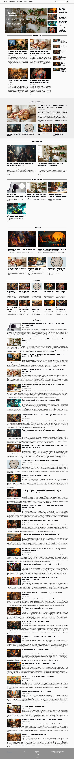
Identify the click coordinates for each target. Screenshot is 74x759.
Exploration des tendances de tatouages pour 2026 (63, 23)
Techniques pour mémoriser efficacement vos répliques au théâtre (14, 134)
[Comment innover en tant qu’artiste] (56, 64)
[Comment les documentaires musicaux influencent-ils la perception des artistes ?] (18, 44)
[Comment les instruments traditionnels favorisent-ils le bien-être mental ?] (40, 44)
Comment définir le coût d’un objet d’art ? (49, 292)
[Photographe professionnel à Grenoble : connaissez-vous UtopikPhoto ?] (16, 187)
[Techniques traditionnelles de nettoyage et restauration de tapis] (52, 16)
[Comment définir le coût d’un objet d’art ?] (49, 286)
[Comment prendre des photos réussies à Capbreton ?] (37, 303)
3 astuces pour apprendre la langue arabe (37, 608)
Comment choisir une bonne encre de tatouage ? (24, 309)
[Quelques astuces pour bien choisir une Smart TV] (22, 239)
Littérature (12, 1)
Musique (5, 1)
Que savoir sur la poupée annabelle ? (63, 51)
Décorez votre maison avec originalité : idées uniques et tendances (17, 13)
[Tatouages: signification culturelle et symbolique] (29, 128)
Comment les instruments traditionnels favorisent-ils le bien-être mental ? (40, 53)
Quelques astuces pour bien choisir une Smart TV (40, 636)
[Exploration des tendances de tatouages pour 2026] (52, 23)
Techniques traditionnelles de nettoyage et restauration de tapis (63, 17)
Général (31, 1)
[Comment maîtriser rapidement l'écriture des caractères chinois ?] (56, 40)
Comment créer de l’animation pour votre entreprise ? (58, 134)
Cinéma (25, 1)
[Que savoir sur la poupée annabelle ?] (56, 52)
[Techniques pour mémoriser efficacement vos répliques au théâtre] (14, 128)
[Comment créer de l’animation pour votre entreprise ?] (60, 128)
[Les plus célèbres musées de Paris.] (18, 73)
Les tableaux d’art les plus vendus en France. (38, 663)
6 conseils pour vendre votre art (34, 706)
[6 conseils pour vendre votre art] (45, 128)
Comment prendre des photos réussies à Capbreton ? (36, 310)
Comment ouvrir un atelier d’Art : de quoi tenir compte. (42, 719)
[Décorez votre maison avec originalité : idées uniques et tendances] (52, 153)
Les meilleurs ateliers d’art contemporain (37, 691)
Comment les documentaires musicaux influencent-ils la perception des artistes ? (17, 53)
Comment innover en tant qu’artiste (35, 650)
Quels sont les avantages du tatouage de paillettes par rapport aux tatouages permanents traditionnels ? (62, 32)
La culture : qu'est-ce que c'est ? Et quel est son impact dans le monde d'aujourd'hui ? (63, 11)
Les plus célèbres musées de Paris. (35, 734)
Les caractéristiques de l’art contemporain (38, 676)
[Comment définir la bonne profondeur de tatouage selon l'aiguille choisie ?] (12, 303)
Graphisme (19, 1)
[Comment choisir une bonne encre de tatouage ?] (24, 303)
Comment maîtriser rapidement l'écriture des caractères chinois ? (63, 42)
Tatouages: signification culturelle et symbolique (28, 133)
